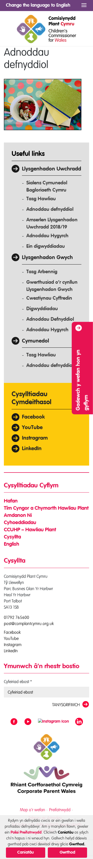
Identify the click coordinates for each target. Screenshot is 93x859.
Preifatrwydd (60, 809)
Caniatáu (25, 853)
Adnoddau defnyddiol (49, 209)
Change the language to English (38, 5)
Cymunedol (35, 341)
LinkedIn (32, 448)
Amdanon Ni (18, 515)
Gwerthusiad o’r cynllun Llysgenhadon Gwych (52, 286)
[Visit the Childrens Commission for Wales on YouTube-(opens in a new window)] (27, 722)
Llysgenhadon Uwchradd (51, 169)
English (11, 544)
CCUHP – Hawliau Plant (30, 530)
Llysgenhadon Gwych (47, 257)
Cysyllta (12, 537)
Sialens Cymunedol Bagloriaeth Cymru (46, 187)
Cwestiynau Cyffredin (49, 298)
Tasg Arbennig (41, 271)
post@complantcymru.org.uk (29, 623)
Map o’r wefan (32, 809)
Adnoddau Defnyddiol (50, 319)
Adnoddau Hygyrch (47, 235)
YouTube (32, 427)
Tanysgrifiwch (66, 704)
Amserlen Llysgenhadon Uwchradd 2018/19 (52, 224)
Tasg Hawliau (41, 198)
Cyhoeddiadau (20, 522)
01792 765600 (16, 617)
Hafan (11, 501)
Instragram (35, 438)
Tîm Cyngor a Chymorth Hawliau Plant (46, 508)
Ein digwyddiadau (45, 246)
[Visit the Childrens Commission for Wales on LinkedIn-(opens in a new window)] (79, 722)
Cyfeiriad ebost (18, 681)
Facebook (33, 417)
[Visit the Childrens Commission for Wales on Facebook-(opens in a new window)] (13, 722)
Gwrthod (67, 853)
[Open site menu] (84, 5)
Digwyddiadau (42, 308)
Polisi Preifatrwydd (26, 832)
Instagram (12, 644)
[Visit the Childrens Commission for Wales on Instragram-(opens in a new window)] (53, 722)
